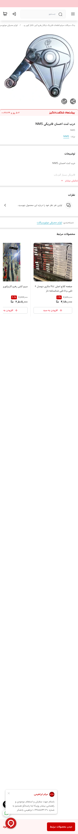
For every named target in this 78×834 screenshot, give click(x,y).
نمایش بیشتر (71, 181)
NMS (66, 136)
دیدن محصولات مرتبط (61, 827)
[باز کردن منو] (72, 14)
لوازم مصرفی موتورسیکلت (49, 223)
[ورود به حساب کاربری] (15, 14)
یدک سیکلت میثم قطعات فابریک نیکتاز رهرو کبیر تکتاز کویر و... (49, 25)
